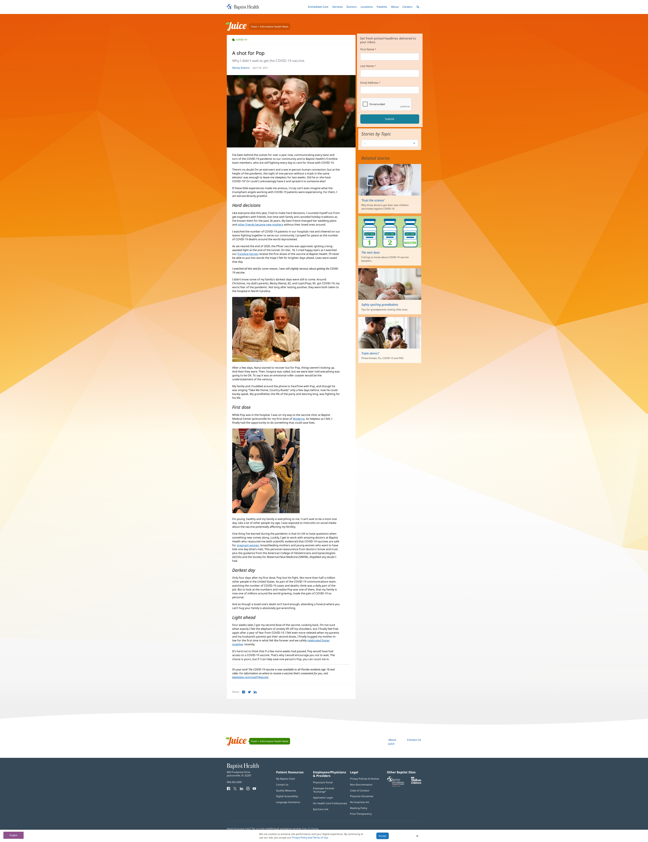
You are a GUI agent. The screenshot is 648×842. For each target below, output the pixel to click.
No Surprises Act (359, 802)
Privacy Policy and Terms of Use (310, 837)
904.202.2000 (234, 782)
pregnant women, (248, 545)
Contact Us (414, 740)
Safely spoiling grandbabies (379, 304)
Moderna (299, 419)
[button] (318, 7)
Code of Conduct (359, 790)
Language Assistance (288, 802)
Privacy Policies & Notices (364, 778)
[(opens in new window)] (416, 782)
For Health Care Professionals (330, 803)
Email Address (369, 83)
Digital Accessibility (287, 796)
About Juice (392, 742)
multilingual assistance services (283, 828)
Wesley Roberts (241, 67)
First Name (367, 49)
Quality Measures (286, 790)
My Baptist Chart (285, 778)
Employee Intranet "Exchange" (323, 790)
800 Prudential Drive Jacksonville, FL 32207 (239, 773)
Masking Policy (358, 808)
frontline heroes (247, 254)
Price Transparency (361, 813)
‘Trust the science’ (372, 200)
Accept (382, 835)
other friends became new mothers (260, 224)
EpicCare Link (320, 809)
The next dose (370, 252)
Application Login (323, 797)
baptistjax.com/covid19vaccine (250, 677)
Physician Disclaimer (361, 796)
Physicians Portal (323, 782)
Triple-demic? (370, 353)
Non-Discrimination (361, 784)
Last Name (367, 66)
